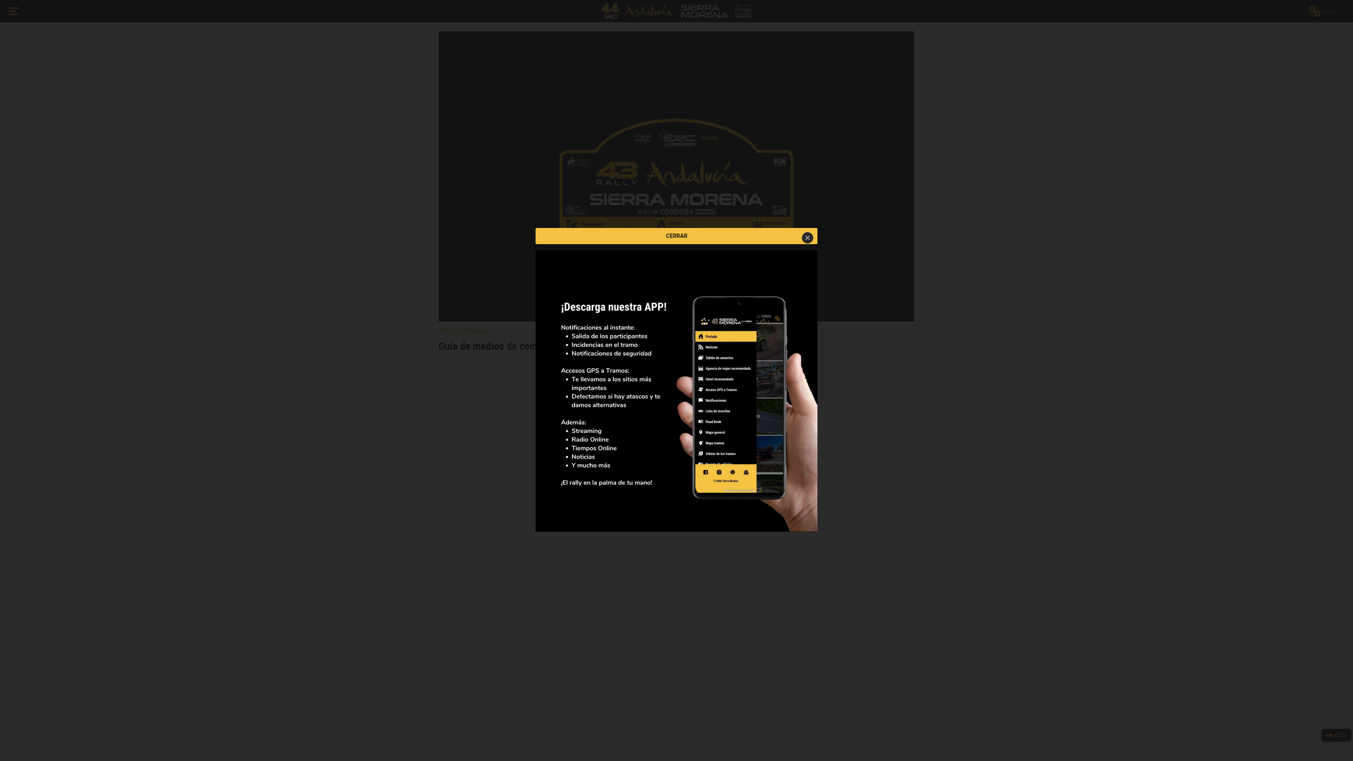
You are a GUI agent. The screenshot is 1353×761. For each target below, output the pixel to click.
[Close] (807, 237)
